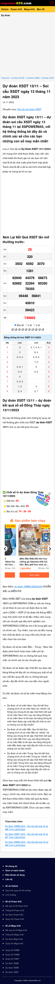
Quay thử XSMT (12, 958)
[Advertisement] (27, 45)
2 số (29, 325)
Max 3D (40, 9)
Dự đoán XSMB (12, 963)
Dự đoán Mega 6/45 (14, 939)
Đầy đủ (20, 325)
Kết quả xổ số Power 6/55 (16, 906)
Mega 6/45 (29, 9)
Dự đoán (5, 15)
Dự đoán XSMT (12, 972)
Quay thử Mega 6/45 (14, 943)
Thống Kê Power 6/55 (14, 910)
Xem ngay (34, 575)
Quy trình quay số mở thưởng (18, 890)
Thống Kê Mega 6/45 (14, 934)
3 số (37, 325)
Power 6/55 (16, 9)
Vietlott (5, 9)
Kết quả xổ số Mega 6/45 (16, 930)
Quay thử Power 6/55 (14, 919)
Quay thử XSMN (12, 954)
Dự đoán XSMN (12, 967)
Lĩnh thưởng (10, 894)
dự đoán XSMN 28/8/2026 (28, 586)
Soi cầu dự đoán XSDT (29, 109)
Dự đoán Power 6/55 (14, 914)
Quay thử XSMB (12, 950)
